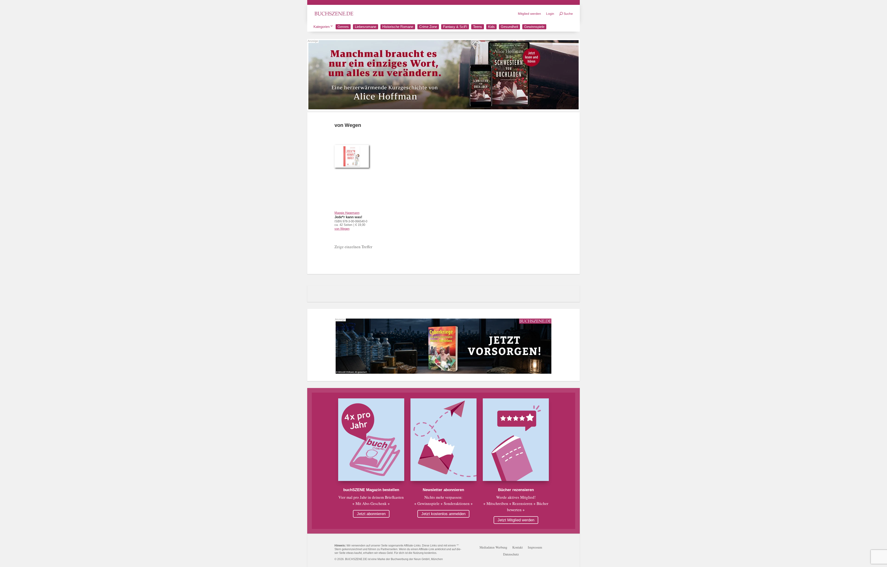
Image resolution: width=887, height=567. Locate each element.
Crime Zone (428, 27)
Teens (477, 27)
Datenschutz (511, 554)
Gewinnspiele (534, 27)
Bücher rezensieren (516, 490)
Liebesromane (365, 27)
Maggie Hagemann (346, 213)
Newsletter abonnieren (443, 490)
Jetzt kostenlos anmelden (443, 514)
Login (550, 13)
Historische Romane (397, 27)
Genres (343, 27)
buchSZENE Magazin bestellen (371, 490)
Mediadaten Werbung (493, 547)
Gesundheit (509, 27)
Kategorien (321, 27)
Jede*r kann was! (348, 217)
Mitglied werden (529, 13)
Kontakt (517, 547)
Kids (491, 27)
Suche (568, 13)
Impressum (535, 547)
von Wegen (341, 228)
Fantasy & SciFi (455, 27)
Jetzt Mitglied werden (516, 520)
